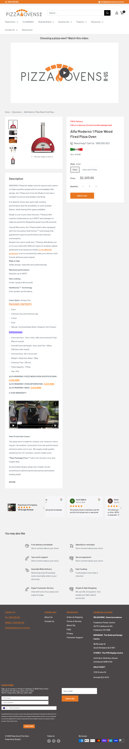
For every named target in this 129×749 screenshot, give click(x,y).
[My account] (117, 13)
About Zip (71, 625)
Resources (96, 22)
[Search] (107, 13)
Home (7, 112)
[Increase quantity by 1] (96, 186)
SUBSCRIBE (29, 726)
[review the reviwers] (53, 500)
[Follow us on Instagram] (54, 741)
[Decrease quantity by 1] (82, 186)
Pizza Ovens (10, 22)
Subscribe (70, 698)
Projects (80, 22)
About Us (48, 617)
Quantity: (74, 186)
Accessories (63, 22)
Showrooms (27, 30)
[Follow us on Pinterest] (58, 741)
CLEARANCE (28, 22)
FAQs (69, 629)
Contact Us (10, 30)
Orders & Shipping (75, 617)
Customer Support (75, 637)
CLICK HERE (49, 384)
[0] (121, 12)
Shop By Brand (44, 22)
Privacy (70, 633)
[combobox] (5, 708)
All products (17, 112)
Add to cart (82, 195)
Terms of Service (74, 621)
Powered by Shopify (13, 739)
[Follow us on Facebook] (49, 741)
